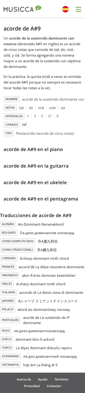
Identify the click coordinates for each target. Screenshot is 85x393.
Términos (61, 379)
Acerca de (24, 379)
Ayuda (42, 379)
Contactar (54, 386)
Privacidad (32, 386)
